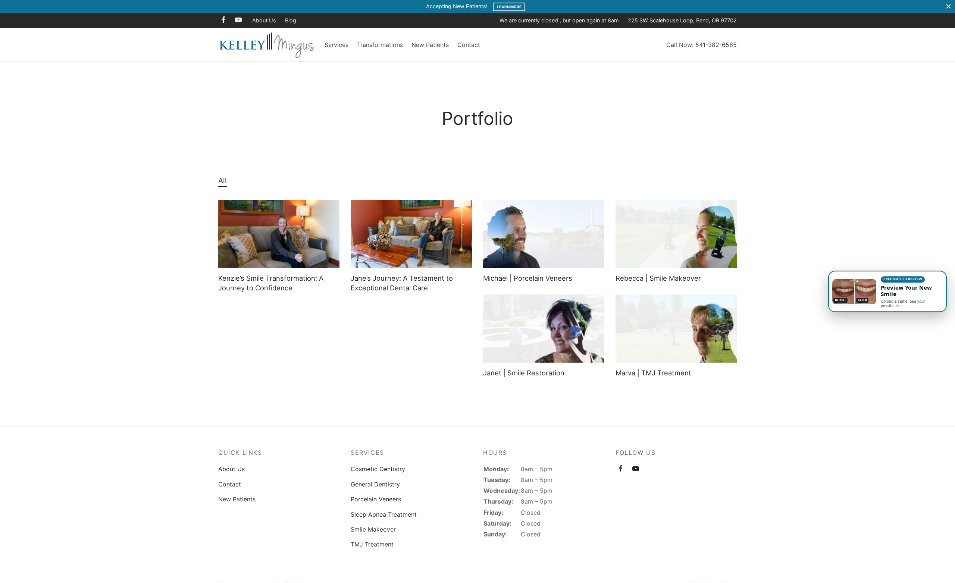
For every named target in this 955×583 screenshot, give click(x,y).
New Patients (430, 44)
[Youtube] (238, 20)
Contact (468, 44)
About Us (264, 20)
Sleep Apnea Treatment (384, 514)
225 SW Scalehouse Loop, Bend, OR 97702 (682, 20)
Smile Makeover (373, 529)
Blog (290, 20)
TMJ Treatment (372, 544)
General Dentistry (375, 484)
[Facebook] (223, 20)
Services (336, 44)
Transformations (380, 44)
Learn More (509, 6)
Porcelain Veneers (376, 499)
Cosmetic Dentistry (378, 469)
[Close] (948, 6)
